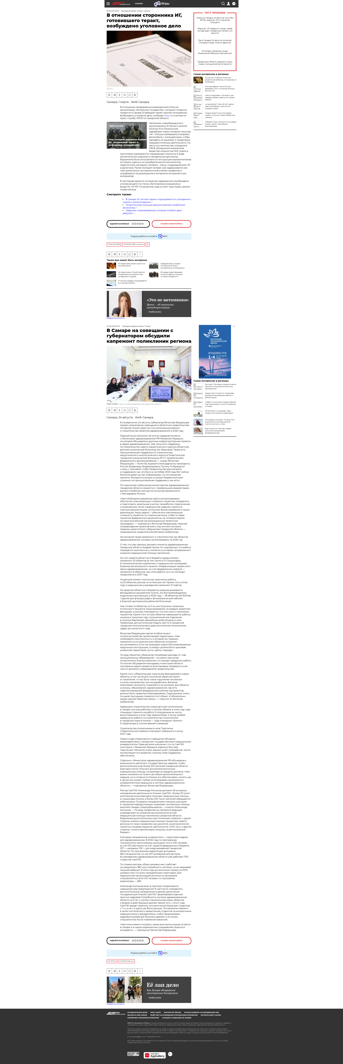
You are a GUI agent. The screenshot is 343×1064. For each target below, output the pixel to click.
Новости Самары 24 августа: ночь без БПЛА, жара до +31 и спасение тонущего (214, 20)
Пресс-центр (155, 1012)
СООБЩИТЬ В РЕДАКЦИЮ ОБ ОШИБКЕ (176, 1018)
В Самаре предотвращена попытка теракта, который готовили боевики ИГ (171, 274)
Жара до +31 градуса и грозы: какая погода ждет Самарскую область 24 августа (214, 30)
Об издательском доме (137, 1012)
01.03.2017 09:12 (113, 11)
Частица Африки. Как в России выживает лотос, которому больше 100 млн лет (219, 88)
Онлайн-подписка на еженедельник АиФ (201, 1012)
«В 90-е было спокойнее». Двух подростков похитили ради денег (219, 412)
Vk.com (110, 88)
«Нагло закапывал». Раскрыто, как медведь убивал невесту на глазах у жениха (220, 97)
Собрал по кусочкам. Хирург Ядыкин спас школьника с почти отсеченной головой (220, 404)
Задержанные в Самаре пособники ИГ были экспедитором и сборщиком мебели (166, 267)
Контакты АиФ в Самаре (211, 1015)
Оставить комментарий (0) (172, 224)
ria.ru (167, 115)
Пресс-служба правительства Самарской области (140, 404)
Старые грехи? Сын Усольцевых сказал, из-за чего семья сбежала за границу (220, 115)
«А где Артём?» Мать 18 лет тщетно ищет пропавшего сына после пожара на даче (219, 106)
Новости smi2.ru (115, 318)
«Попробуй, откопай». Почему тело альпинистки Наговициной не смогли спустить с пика (220, 422)
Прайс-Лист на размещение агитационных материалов (174, 1015)
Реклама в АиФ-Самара (137, 1015)
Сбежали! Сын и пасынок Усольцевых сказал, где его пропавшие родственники (220, 124)
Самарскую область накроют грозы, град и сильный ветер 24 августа (215, 63)
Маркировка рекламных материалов (143, 1018)
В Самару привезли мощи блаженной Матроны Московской (215, 52)
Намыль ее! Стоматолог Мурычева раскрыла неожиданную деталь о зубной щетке (219, 395)
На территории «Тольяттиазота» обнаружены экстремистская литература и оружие (131, 274)
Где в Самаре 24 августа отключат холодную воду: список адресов (215, 41)
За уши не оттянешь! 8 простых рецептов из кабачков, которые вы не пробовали (220, 80)
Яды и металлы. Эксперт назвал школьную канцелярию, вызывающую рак (218, 431)
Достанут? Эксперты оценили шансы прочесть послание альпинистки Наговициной (220, 386)
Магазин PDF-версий (172, 1012)
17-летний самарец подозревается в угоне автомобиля (132, 282)
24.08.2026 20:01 (113, 326)
